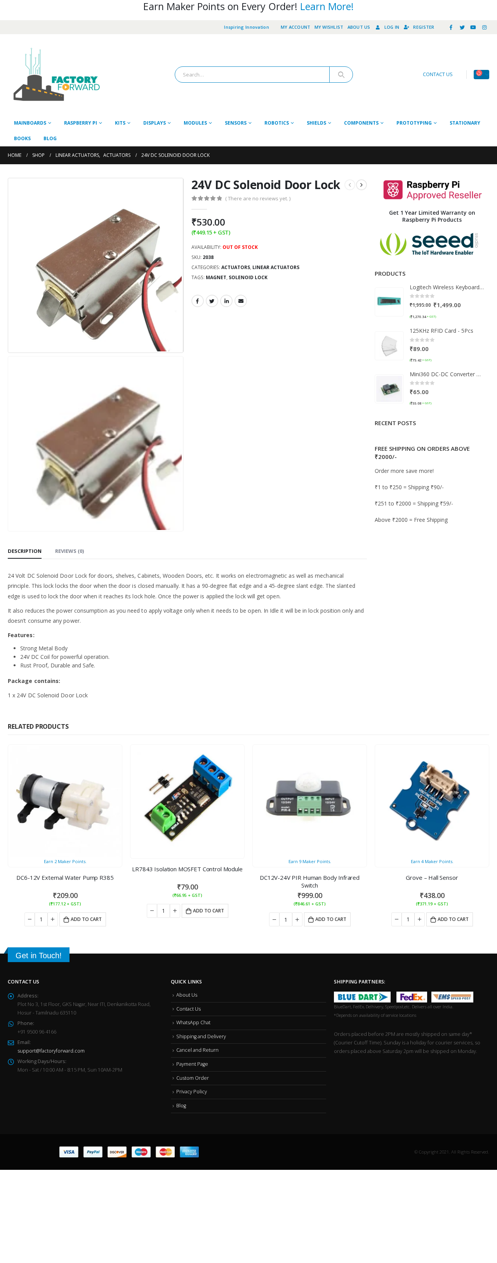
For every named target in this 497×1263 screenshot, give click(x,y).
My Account (296, 27)
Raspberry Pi (80, 123)
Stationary (465, 123)
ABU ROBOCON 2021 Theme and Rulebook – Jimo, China (445, 510)
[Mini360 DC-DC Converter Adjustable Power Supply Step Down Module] (389, 388)
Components (361, 123)
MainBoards (30, 123)
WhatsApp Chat (193, 995)
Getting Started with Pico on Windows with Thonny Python (442, 440)
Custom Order (192, 1050)
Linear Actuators (275, 267)
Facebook (197, 301)
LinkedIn (226, 301)
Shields (316, 123)
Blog (50, 138)
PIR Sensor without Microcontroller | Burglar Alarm (445, 475)
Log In (392, 27)
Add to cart (86, 899)
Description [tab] (25, 416)
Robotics (276, 123)
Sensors (236, 123)
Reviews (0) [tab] (69, 416)
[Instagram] (484, 27)
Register (423, 27)
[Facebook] (451, 27)
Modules (195, 123)
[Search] (341, 74)
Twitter (212, 301)
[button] (429, 573)
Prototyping (414, 123)
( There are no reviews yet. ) (257, 198)
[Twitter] (462, 27)
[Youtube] (473, 27)
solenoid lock (248, 277)
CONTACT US (438, 74)
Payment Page (192, 1036)
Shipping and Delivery (201, 1009)
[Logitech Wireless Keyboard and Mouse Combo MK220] (389, 301)
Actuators (235, 267)
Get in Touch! (39, 928)
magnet (216, 277)
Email (241, 301)
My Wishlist (329, 27)
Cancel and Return (197, 1022)
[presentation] (10, 265)
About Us (359, 27)
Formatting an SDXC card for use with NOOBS (441, 544)
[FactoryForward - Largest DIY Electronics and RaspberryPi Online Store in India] (56, 75)
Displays (154, 123)
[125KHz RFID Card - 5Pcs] (389, 345)
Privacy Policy (191, 1064)
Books (22, 138)
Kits (120, 123)
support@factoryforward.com (51, 1023)
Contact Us (188, 981)
